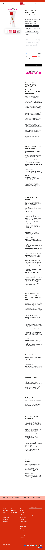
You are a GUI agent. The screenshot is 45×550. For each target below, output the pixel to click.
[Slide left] (4, 31)
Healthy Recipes (15, 516)
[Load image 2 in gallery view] (10, 31)
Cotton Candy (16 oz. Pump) (32, 31)
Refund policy (23, 526)
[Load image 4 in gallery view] (18, 31)
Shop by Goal (6, 508)
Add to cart (33, 61)
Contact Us (22, 508)
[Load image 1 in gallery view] (7, 31)
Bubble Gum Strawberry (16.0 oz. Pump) (33, 34)
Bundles (4, 512)
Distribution (22, 519)
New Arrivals (5, 510)
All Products (5, 507)
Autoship (29, 56)
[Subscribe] (41, 507)
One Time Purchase (31, 53)
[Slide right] (21, 31)
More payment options (34, 67)
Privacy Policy (23, 517)
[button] (36, 4)
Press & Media (23, 521)
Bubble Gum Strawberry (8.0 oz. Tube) (33, 29)
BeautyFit (7, 542)
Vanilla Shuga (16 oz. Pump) (32, 48)
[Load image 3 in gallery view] (14, 31)
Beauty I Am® (6, 514)
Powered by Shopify (6, 544)
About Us (22, 507)
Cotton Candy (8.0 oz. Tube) (32, 39)
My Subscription (6, 517)
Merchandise (6, 516)
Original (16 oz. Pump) (31, 45)
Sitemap (5, 523)
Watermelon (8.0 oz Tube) (32, 42)
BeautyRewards (15, 507)
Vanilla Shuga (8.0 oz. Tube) (32, 25)
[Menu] (3, 4)
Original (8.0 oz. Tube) (31, 37)
